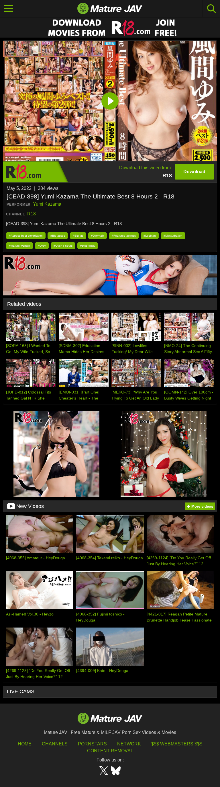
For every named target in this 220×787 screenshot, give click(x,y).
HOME (25, 743)
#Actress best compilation (26, 235)
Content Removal (110, 750)
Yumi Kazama (47, 204)
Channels (55, 743)
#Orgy (42, 245)
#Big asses (57, 235)
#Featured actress (124, 235)
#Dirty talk (97, 235)
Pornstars (92, 743)
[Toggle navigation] (8, 8)
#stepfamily (87, 245)
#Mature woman (19, 245)
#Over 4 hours (63, 245)
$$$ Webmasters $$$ (176, 743)
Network (129, 743)
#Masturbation (173, 235)
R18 (31, 213)
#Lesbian (150, 235)
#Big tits (78, 235)
